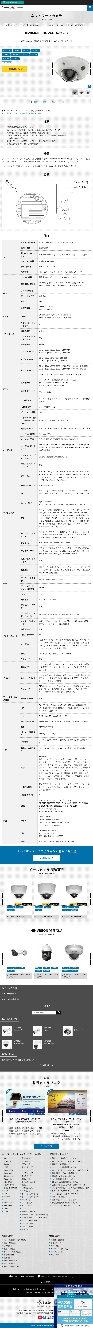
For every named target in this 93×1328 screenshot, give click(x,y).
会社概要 (47, 1282)
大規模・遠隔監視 (57, 1240)
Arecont (7, 1197)
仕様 (62, 102)
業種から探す (7, 1236)
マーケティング (57, 1252)
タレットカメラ (28, 1167)
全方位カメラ (27, 1176)
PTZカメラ (26, 1164)
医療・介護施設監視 (11, 1266)
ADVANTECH (9, 1185)
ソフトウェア (27, 1203)
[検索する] (58, 1012)
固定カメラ (26, 1158)
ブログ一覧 (47, 1146)
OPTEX (6, 1212)
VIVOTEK (7, 1161)
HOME (14, 1276)
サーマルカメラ (28, 1170)
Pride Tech (8, 1206)
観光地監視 (8, 1258)
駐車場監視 (8, 1246)
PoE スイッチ (27, 1200)
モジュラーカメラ (28, 1182)
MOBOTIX (8, 1182)
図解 (53, 102)
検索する (46, 1006)
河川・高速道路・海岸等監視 (15, 1240)
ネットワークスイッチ (30, 1194)
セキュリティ (56, 1243)
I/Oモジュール (27, 1206)
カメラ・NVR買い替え (59, 1249)
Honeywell (8, 1173)
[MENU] (90, 8)
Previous (52, 68)
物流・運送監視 (10, 1264)
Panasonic (8, 1179)
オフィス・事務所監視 (12, 1252)
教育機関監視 (9, 1255)
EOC (5, 1200)
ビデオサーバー (28, 1226)
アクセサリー (27, 1191)
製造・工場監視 (10, 1243)
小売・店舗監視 (10, 1249)
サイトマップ (79, 1276)
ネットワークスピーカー (31, 1197)
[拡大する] (89, 86)
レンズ (24, 1209)
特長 (45, 102)
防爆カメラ (26, 1185)
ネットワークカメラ (10, 1154)
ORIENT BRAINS (10, 1188)
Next (90, 68)
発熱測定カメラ (28, 1188)
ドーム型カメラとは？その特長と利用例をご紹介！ (23, 113)
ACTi (5, 1194)
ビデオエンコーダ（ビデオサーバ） (35, 1215)
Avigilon (7, 1191)
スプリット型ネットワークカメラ (34, 1217)
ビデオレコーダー (28, 1212)
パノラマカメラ (28, 1173)
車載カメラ (26, 1179)
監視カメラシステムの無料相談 (53, 1276)
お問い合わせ (47, 858)
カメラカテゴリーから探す (31, 1154)
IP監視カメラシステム (59, 1154)
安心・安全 (55, 1255)
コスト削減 (55, 1246)
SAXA (6, 1209)
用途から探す (54, 1236)
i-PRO (6, 1167)
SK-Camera (8, 1176)
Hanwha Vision (9, 1170)
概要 (36, 102)
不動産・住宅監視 (10, 1261)
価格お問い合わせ (15, 69)
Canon (6, 1164)
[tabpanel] (74, 92)
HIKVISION (8, 1203)
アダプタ (25, 1229)
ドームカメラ (27, 1161)
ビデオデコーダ (28, 1223)
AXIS (5, 1158)
